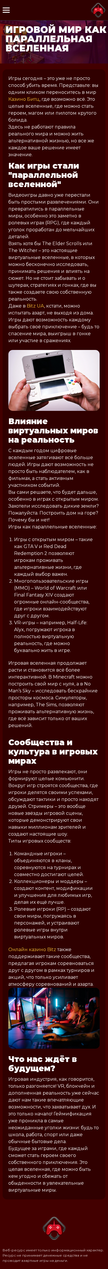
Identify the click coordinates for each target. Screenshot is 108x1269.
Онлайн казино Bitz (32, 949)
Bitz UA (35, 306)
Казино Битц (23, 99)
